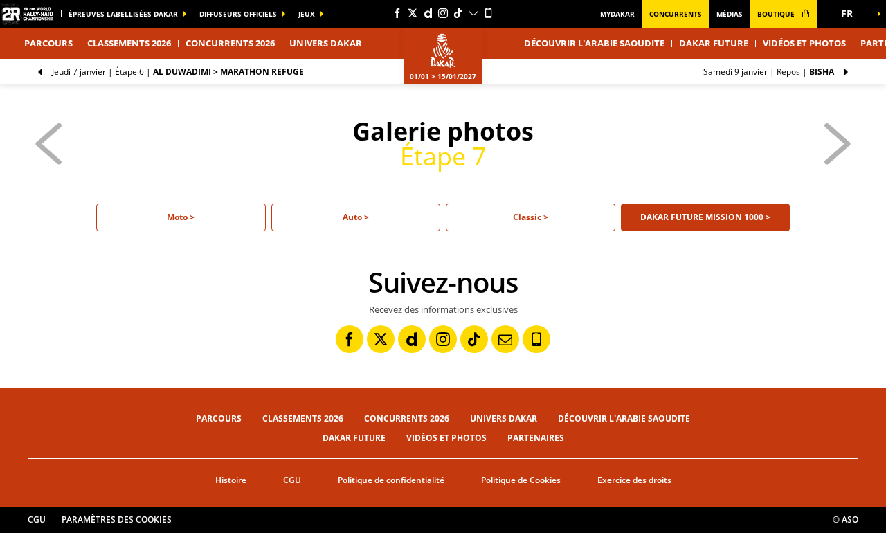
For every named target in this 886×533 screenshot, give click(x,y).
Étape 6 (178, 72)
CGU (292, 480)
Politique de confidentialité (391, 480)
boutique (777, 14)
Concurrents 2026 (230, 43)
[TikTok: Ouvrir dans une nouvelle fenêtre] (458, 13)
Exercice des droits (634, 480)
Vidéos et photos (804, 43)
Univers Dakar (503, 418)
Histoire (230, 480)
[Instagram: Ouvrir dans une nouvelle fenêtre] (443, 13)
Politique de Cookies (521, 480)
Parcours (219, 418)
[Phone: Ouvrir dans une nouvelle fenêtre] (489, 13)
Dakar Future (713, 43)
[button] (851, 14)
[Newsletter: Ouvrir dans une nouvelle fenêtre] (473, 13)
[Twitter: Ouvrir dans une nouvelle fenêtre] (412, 13)
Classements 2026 (129, 43)
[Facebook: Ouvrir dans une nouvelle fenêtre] (397, 13)
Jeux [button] (306, 14)
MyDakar (617, 14)
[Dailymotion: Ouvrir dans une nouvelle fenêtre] (428, 13)
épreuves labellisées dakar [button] (123, 14)
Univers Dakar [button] (325, 43)
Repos (768, 72)
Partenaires (535, 438)
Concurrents (675, 14)
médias (729, 14)
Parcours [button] (48, 43)
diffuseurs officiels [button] (238, 14)
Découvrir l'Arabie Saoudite (594, 43)
